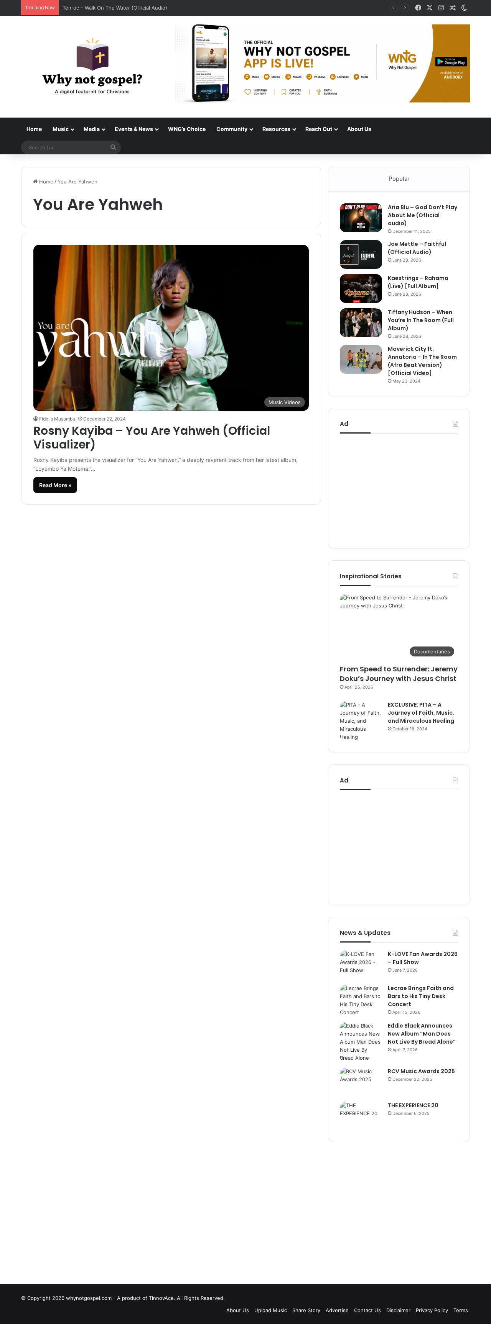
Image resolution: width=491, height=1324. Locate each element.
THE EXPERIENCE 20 (413, 1105)
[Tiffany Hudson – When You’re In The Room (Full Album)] (361, 322)
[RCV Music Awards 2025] (361, 1081)
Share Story (306, 1310)
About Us (359, 129)
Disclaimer (398, 1310)
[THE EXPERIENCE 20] (361, 1115)
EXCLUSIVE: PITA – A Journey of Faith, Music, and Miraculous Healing (421, 713)
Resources (276, 129)
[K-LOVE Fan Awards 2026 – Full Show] (361, 964)
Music (61, 129)
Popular (399, 178)
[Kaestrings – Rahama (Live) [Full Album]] (361, 288)
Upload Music (270, 1310)
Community (231, 129)
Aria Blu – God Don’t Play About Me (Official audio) (422, 215)
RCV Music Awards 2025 (421, 1071)
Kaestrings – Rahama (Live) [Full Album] (418, 282)
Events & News (134, 129)
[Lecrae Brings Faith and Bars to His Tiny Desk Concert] (361, 1000)
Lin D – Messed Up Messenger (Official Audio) (119, 8)
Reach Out (318, 129)
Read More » (55, 485)
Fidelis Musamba (57, 419)
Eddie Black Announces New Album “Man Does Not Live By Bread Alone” (422, 1034)
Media (92, 129)
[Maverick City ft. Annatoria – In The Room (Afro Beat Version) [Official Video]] (361, 359)
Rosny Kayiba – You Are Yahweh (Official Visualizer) (151, 437)
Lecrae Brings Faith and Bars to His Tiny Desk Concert (421, 996)
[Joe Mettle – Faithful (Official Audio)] (361, 254)
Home (34, 129)
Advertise (337, 1310)
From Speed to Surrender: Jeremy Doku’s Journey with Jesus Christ (399, 673)
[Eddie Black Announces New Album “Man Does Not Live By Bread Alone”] (361, 1042)
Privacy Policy (432, 1310)
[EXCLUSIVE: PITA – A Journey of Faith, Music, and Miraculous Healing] (361, 721)
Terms (460, 1310)
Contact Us (367, 1310)
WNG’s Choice (187, 129)
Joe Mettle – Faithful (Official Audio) (417, 248)
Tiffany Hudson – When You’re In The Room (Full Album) (421, 320)
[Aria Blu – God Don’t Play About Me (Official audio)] (361, 217)
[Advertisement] (399, 489)
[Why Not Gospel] (92, 66)
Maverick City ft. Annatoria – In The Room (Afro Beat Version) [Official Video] (422, 361)
